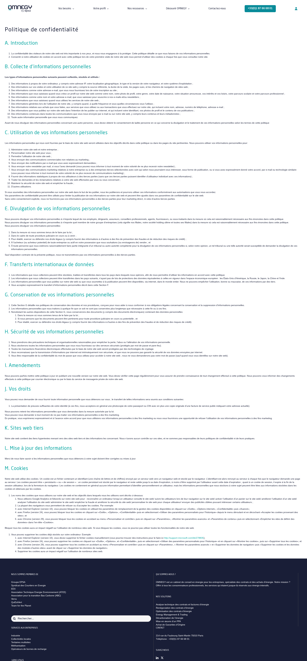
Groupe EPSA (18, 582)
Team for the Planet (21, 605)
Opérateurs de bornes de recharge (29, 649)
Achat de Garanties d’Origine (170, 624)
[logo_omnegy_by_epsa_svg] (20, 6)
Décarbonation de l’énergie (169, 618)
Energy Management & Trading (172, 614)
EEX (13, 589)
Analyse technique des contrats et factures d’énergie (182, 604)
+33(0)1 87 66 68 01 (179, 639)
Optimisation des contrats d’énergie (174, 611)
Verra (14, 599)
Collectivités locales (21, 639)
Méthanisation (18, 645)
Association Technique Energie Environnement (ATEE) (38, 592)
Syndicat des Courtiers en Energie (28, 585)
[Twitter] (162, 658)
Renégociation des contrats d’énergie (175, 608)
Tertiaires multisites (21, 642)
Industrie (15, 635)
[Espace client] (296, 9)
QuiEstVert (16, 602)
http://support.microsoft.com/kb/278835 (184, 538)
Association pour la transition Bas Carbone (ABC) (36, 595)
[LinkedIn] (157, 658)
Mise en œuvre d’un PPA (168, 621)
